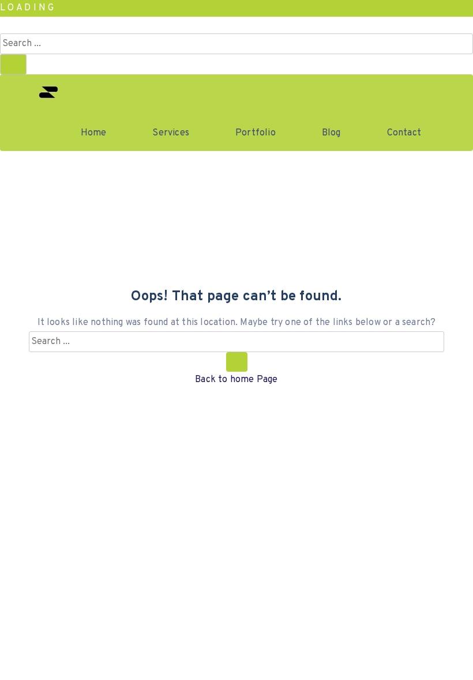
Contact (404, 133)
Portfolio (255, 133)
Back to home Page (236, 380)
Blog (331, 133)
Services (170, 133)
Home (94, 133)
